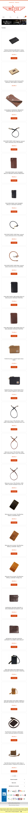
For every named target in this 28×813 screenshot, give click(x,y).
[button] (3, 17)
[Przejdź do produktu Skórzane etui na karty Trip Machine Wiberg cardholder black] (14, 505)
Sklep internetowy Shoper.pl (14, 805)
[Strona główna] (14, 9)
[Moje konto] (17, 17)
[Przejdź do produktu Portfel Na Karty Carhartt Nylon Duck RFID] (14, 349)
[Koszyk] (24, 17)
